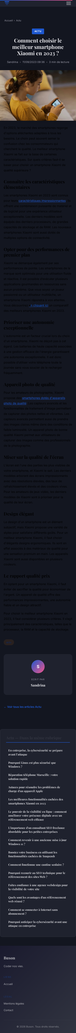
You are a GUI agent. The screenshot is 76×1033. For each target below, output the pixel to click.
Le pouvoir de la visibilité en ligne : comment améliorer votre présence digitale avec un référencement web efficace (37, 815)
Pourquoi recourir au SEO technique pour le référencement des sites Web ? (36, 875)
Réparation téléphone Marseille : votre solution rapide (33, 777)
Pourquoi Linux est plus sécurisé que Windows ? (32, 764)
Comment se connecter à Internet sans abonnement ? (33, 911)
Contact (8, 1010)
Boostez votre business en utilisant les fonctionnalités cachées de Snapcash (32, 854)
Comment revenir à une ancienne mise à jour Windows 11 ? (37, 842)
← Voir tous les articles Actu (22, 707)
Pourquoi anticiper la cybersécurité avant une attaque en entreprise (37, 924)
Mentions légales (14, 1003)
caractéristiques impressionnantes (42, 200)
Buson (9, 957)
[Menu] (68, 3)
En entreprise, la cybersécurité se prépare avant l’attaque (35, 752)
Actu (18, 20)
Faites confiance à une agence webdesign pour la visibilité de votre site (38, 887)
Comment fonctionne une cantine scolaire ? (36, 864)
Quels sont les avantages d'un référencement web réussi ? (37, 899)
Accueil (8, 20)
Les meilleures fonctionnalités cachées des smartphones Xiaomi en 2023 (35, 801)
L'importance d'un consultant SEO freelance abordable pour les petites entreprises (36, 830)
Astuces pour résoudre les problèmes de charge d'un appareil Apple (34, 789)
